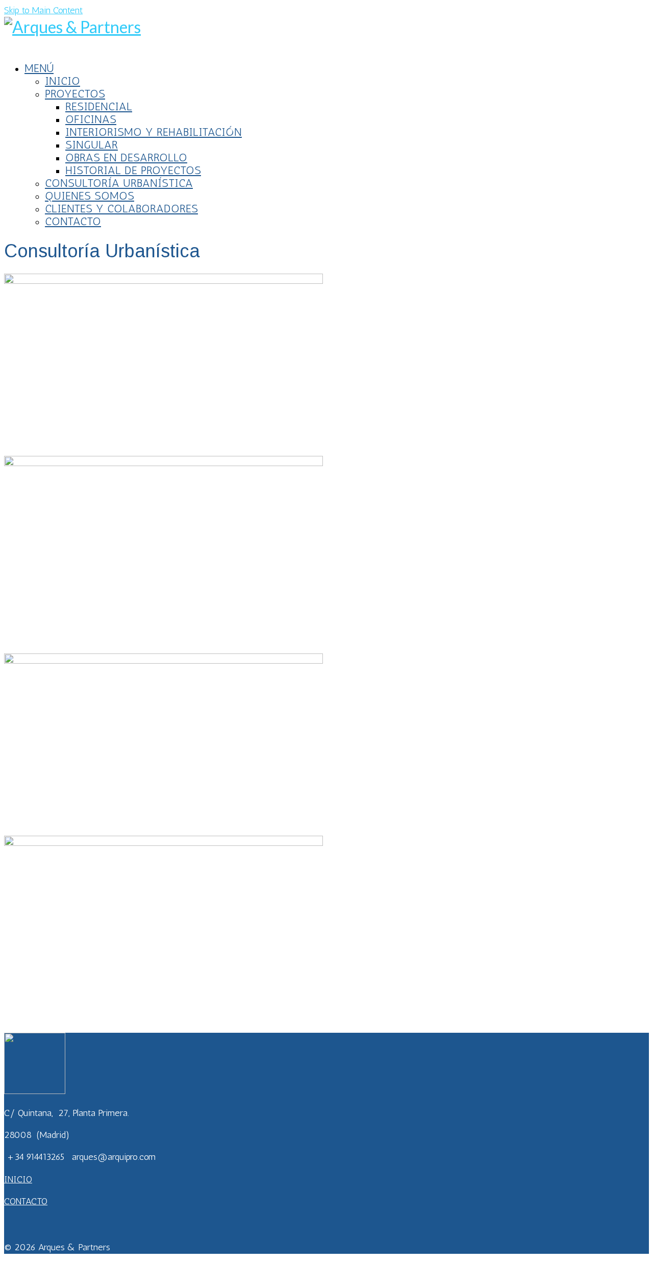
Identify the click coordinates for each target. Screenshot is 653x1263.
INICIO (18, 1179)
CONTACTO (25, 1201)
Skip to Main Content (43, 10)
